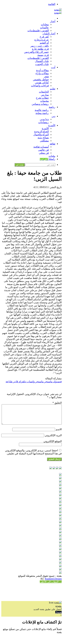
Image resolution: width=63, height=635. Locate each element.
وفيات (52, 156)
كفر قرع (44, 36)
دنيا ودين (44, 119)
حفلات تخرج (42, 97)
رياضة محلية (42, 113)
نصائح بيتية (43, 137)
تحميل (58, 612)
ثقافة (52, 143)
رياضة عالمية (42, 110)
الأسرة (51, 125)
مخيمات (44, 101)
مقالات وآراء (42, 73)
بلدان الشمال (42, 61)
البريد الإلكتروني (53, 435)
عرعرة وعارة (41, 39)
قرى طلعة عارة (40, 48)
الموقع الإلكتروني (52, 441)
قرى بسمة (43, 55)
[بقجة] (58, 9)
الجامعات (44, 91)
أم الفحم (44, 42)
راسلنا (47, 159)
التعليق (57, 402)
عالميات (44, 27)
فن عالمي (43, 149)
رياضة (52, 107)
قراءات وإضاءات (40, 85)
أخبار (52, 21)
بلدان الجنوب (42, 64)
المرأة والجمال (41, 134)
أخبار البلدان (48, 33)
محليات (45, 24)
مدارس (45, 94)
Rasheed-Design (53, 578)
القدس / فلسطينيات (38, 30)
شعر (46, 76)
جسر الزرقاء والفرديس (36, 52)
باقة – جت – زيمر (39, 45)
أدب (53, 67)
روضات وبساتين (40, 104)
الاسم (59, 429)
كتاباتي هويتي (42, 82)
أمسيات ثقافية (41, 146)
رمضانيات (43, 122)
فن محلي (44, 153)
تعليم (52, 88)
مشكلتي (44, 140)
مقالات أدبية (42, 70)
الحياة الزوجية (41, 131)
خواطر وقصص (41, 79)
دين (53, 116)
